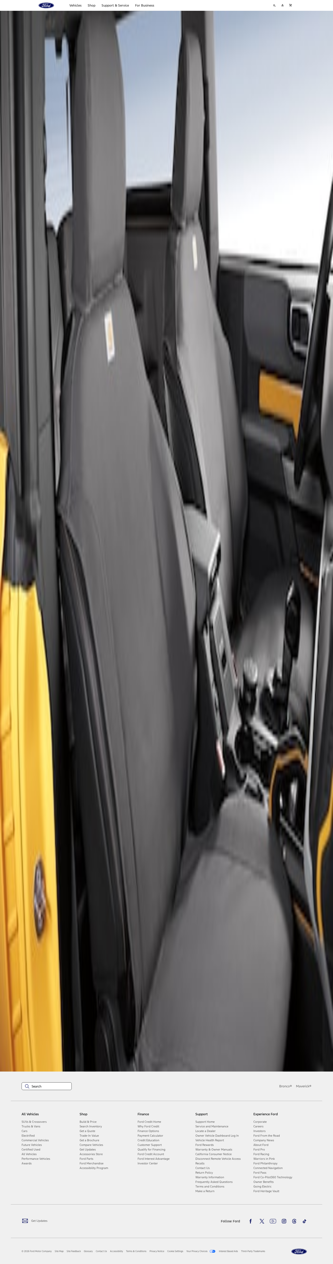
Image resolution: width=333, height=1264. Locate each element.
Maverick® (303, 1086)
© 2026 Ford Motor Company (37, 1251)
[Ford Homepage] (299, 1251)
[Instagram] (284, 1221)
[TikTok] (304, 1221)
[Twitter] (262, 1221)
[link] (59, 1251)
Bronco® (285, 1086)
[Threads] (294, 1221)
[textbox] (46, 1086)
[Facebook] (251, 1221)
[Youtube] (273, 1221)
